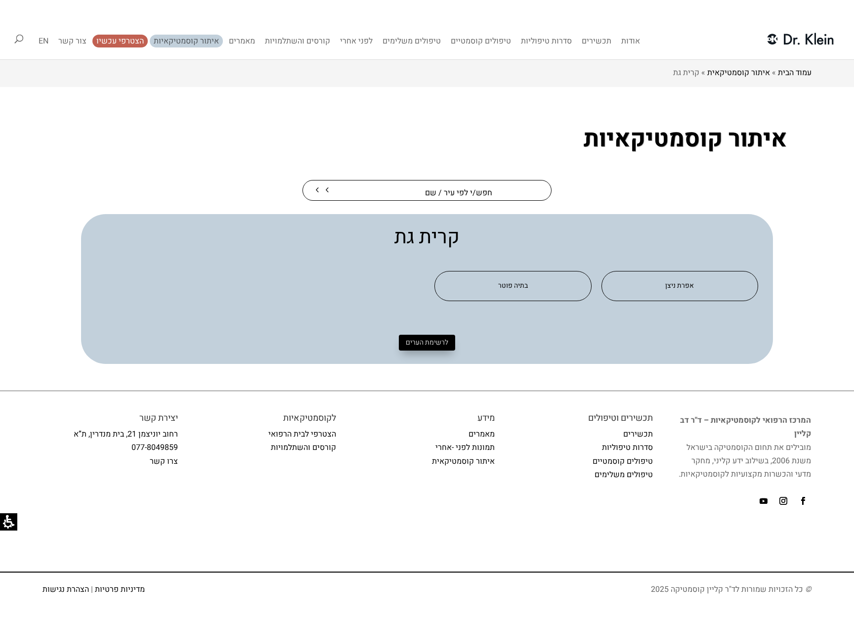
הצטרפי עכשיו (120, 41)
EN (43, 41)
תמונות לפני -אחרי (465, 447)
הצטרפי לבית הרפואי (302, 434)
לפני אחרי (356, 41)
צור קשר (72, 41)
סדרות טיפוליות (546, 41)
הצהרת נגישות (66, 589)
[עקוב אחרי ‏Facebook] (803, 501)
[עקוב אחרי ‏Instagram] (783, 501)
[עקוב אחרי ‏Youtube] (763, 501)
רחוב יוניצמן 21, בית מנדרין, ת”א (126, 434)
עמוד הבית (794, 73)
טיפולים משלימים (412, 41)
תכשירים (596, 41)
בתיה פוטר (513, 285)
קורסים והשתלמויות (297, 41)
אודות (630, 41)
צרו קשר (164, 461)
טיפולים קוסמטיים (481, 41)
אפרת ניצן (679, 285)
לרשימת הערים (427, 342)
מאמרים (242, 41)
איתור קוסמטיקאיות (186, 41)
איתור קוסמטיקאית (738, 73)
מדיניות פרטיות (120, 589)
